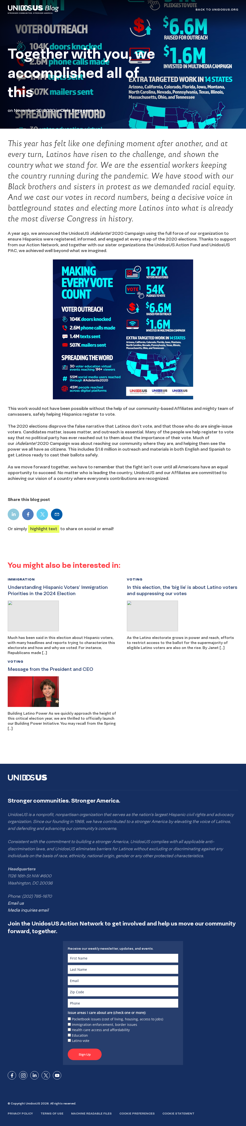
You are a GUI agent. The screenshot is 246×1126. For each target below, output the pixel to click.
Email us (16, 903)
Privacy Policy (20, 1113)
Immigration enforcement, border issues (104, 1024)
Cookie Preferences (137, 1113)
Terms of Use (52, 1113)
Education (80, 1035)
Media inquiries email (28, 910)
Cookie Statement (178, 1113)
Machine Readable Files (91, 1113)
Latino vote (80, 1040)
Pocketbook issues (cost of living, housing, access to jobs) (117, 1019)
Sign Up (85, 1054)
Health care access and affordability (101, 1030)
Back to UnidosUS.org (217, 9)
